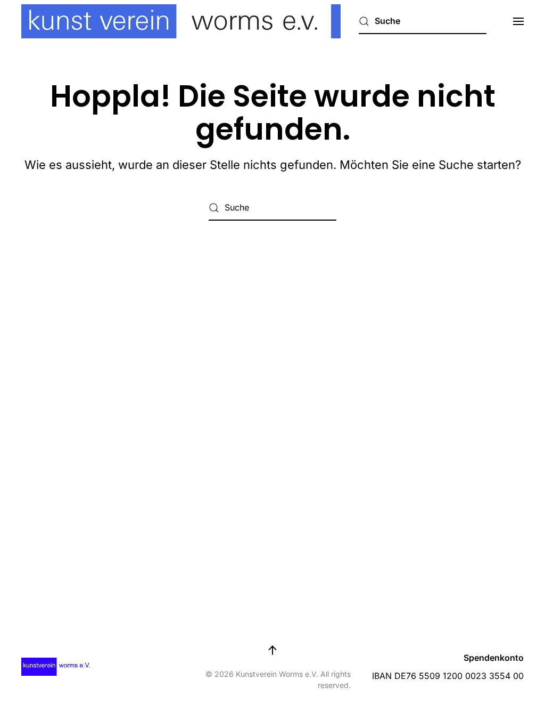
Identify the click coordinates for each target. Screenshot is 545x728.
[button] (518, 21)
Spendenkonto (494, 657)
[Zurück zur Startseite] (181, 21)
